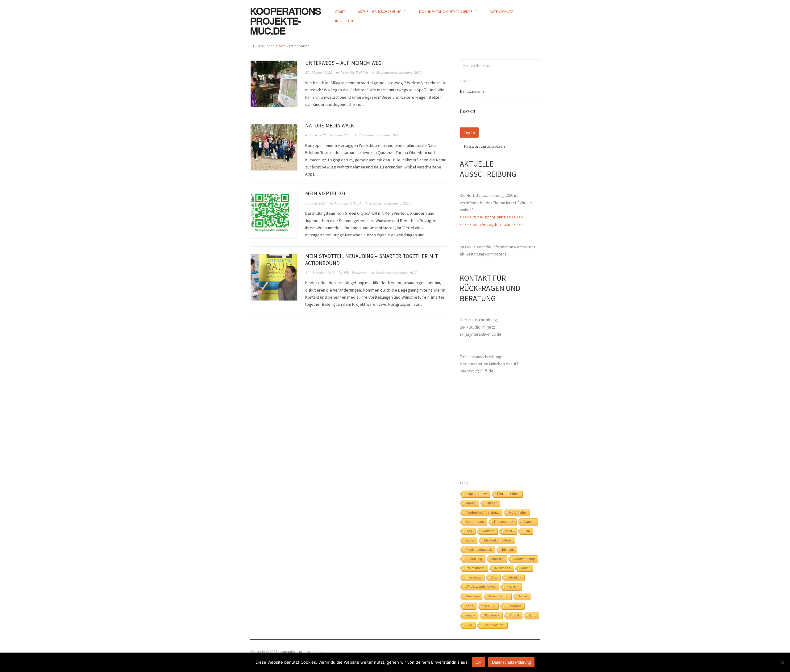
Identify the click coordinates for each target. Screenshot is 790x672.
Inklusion (512, 586)
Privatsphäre (475, 568)
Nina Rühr (343, 135)
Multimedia (503, 568)
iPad (469, 625)
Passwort (467, 111)
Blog (469, 531)
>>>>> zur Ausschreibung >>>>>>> (492, 217)
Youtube (488, 531)
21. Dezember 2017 (320, 272)
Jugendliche (476, 494)
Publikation (513, 606)
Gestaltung (474, 559)
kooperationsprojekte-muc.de (285, 21)
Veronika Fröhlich (354, 72)
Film (527, 531)
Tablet (522, 596)
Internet (498, 559)
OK (478, 662)
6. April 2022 (315, 135)
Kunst (525, 568)
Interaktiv (514, 577)
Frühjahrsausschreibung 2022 (399, 72)
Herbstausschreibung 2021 (379, 135)
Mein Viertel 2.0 (325, 193)
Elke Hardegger (355, 272)
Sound (514, 615)
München (472, 596)
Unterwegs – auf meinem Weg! (344, 63)
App (494, 577)
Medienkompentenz (482, 512)
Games (528, 522)
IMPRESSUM (344, 21)
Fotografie (517, 512)
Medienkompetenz (498, 540)
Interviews (473, 577)
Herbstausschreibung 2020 (390, 203)
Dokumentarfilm (493, 625)
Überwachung (524, 559)
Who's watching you (481, 586)
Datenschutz (503, 522)
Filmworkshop (498, 596)
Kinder (491, 503)
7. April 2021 (315, 203)
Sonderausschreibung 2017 (396, 272)
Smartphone (475, 522)
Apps (469, 606)
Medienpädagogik (479, 549)
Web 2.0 (489, 606)
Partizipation (508, 494)
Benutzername (472, 91)
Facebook (492, 615)
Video (471, 503)
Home (280, 46)
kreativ (470, 615)
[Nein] (782, 662)
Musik (509, 531)
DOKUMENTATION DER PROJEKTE (445, 12)
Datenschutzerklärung (511, 662)
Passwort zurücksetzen (484, 146)
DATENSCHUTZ (501, 12)
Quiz (532, 615)
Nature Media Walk (329, 125)
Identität (508, 549)
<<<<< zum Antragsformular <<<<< (492, 224)
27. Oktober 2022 (318, 72)
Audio (470, 540)
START (340, 12)
